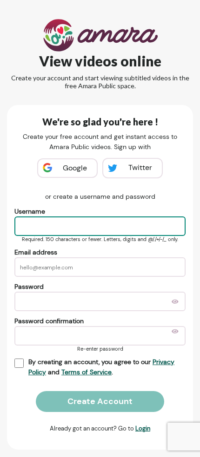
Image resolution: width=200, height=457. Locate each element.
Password (29, 286)
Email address (35, 252)
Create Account (100, 401)
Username (29, 211)
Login (142, 428)
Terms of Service (86, 372)
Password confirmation (49, 321)
